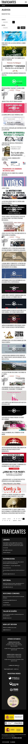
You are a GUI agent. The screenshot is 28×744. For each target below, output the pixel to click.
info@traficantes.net (14, 666)
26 (14, 518)
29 (21, 518)
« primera (4, 518)
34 (9, 520)
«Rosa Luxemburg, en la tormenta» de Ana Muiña (13, 433)
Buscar (22, 27)
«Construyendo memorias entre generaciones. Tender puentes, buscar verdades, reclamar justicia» (14, 357)
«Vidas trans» (5, 188)
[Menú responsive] (26, 2)
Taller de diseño (10, 611)
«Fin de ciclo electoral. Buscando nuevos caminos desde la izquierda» (14, 234)
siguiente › (15, 520)
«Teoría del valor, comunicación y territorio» (11, 159)
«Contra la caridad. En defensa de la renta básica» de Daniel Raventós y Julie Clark (13, 495)
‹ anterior (9, 518)
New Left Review (10, 624)
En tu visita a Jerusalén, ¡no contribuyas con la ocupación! (14, 129)
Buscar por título (6, 14)
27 (16, 518)
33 (7, 520)
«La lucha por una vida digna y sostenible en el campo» (14, 373)
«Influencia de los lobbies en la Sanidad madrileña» (12, 174)
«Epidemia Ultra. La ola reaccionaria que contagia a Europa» (14, 341)
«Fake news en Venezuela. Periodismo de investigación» (12, 144)
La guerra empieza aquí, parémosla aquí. (12, 115)
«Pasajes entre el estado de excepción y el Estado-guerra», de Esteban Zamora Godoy (14, 311)
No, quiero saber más (17, 738)
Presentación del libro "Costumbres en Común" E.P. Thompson (13, 59)
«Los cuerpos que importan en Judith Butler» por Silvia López (14, 403)
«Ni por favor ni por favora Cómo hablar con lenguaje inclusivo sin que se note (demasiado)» (14, 449)
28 (19, 518)
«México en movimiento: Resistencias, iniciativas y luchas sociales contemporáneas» (14, 326)
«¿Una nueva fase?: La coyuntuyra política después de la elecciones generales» (13, 480)
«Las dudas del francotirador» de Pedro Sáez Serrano (13, 418)
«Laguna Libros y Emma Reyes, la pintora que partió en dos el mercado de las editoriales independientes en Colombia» (14, 265)
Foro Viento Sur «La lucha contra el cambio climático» (14, 44)
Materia (3, 25)
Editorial (7, 580)
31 (2, 520)
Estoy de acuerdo (5, 742)
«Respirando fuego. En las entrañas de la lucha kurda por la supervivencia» (14, 281)
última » (19, 520)
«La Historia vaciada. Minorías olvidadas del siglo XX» (14, 74)
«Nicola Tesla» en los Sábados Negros (12, 101)
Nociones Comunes (11, 593)
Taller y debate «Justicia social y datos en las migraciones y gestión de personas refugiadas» (13, 218)
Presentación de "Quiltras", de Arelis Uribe (13, 88)
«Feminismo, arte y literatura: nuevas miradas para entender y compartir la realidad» (14, 249)
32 (5, 520)
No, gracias (12, 742)
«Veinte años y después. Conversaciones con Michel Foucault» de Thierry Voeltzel (14, 296)
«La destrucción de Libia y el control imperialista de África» (13, 202)
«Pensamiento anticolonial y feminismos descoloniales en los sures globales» (14, 465)
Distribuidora (9, 559)
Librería (6, 540)
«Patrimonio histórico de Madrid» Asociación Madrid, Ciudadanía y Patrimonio (13, 388)
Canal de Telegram (6, 552)
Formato (4, 19)
